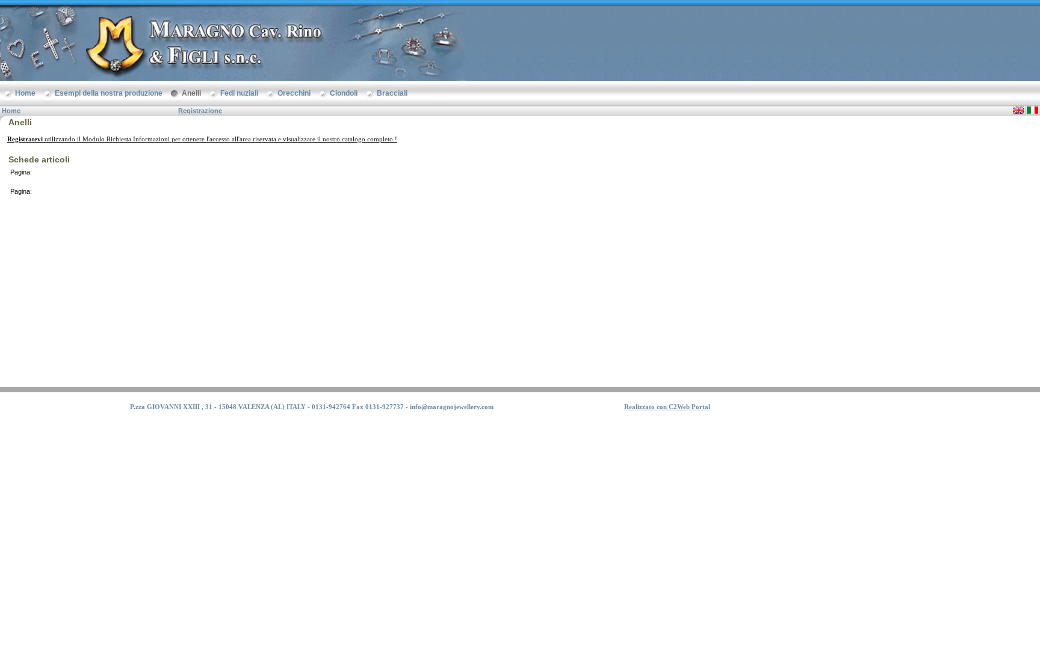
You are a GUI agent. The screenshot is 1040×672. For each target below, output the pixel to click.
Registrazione (200, 110)
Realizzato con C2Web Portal (667, 406)
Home (11, 110)
